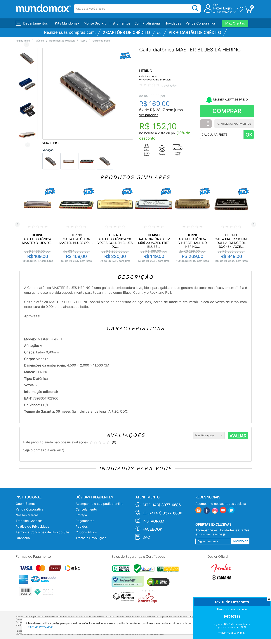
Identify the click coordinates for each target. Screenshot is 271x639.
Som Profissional (148, 23)
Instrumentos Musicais (62, 40)
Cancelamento (86, 509)
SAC (146, 537)
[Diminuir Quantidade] (208, 126)
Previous (26, 44)
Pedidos (82, 526)
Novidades (172, 23)
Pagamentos (85, 521)
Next (27, 144)
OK (249, 135)
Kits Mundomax (67, 23)
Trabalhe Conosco (29, 521)
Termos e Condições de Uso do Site (42, 532)
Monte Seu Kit (95, 23)
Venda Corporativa (200, 23)
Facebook (152, 529)
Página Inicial (23, 40)
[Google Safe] (145, 569)
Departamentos (35, 23)
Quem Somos (26, 504)
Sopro (83, 40)
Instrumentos (120, 23)
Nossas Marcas (27, 515)
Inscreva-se (240, 541)
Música (40, 40)
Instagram (153, 521)
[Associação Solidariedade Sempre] (148, 597)
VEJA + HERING (51, 143)
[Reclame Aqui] (129, 583)
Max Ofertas (235, 23)
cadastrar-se (224, 11)
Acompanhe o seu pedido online (99, 504)
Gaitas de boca (101, 40)
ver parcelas (148, 115)
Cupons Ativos (86, 532)
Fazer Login (222, 8)
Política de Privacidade (33, 526)
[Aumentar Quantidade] (208, 122)
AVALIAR (238, 435)
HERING (145, 71)
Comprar (227, 110)
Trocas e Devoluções (91, 538)
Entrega (81, 515)
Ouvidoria (23, 538)
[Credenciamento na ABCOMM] (169, 569)
